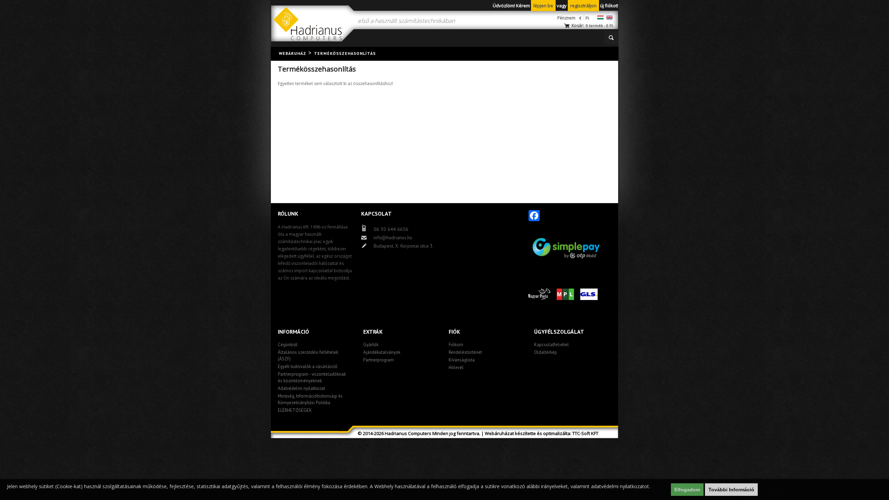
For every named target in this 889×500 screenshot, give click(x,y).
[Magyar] (600, 17)
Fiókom (456, 345)
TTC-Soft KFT (585, 433)
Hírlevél (456, 367)
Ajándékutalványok (381, 352)
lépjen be (543, 5)
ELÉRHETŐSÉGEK (295, 410)
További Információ (731, 489)
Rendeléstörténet (465, 352)
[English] (609, 17)
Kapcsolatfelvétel (551, 345)
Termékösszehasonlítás (345, 53)
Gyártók (371, 345)
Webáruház (292, 53)
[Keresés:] (611, 38)
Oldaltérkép (545, 352)
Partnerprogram (378, 360)
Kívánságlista (462, 360)
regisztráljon (583, 5)
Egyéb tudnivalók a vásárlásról (308, 366)
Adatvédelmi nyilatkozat (301, 388)
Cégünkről (288, 345)
